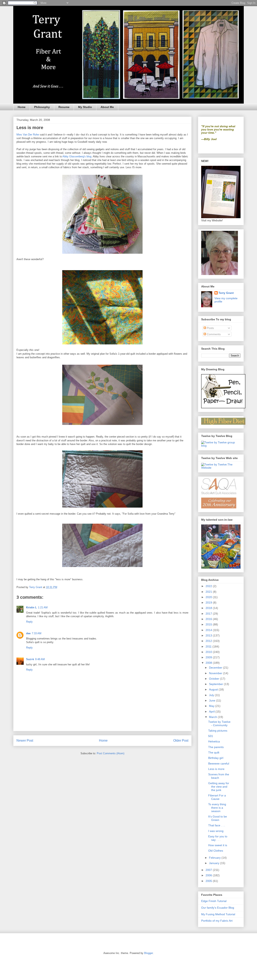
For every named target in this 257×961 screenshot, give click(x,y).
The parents (216, 747)
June (212, 700)
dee (28, 633)
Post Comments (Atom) (110, 753)
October (214, 678)
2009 (209, 657)
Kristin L (31, 607)
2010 (209, 652)
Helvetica (214, 741)
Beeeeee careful (218, 763)
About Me (107, 107)
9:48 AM (40, 659)
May (212, 706)
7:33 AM (36, 633)
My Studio (85, 107)
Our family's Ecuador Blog (217, 907)
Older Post (180, 740)
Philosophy (42, 107)
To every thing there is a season (217, 808)
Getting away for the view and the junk (218, 787)
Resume (63, 107)
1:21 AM (43, 607)
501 (210, 736)
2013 (209, 635)
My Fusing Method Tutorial (218, 914)
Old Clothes (215, 850)
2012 (209, 640)
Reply (29, 621)
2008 (209, 662)
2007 (209, 869)
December (216, 667)
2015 (209, 624)
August (214, 689)
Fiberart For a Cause (217, 797)
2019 (209, 602)
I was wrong (215, 831)
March (213, 717)
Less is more (216, 769)
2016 (209, 619)
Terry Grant (226, 292)
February (215, 857)
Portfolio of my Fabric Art (217, 920)
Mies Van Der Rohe (27, 134)
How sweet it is (217, 845)
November (216, 673)
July (212, 695)
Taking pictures (217, 730)
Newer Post (24, 740)
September (216, 684)
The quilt (213, 752)
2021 (209, 591)
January (214, 863)
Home (21, 107)
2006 (209, 875)
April (212, 711)
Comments (213, 334)
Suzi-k (30, 659)
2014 (209, 630)
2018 (209, 608)
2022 (209, 586)
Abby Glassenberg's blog (76, 156)
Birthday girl (215, 757)
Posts (210, 328)
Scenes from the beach (218, 776)
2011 (209, 646)
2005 (209, 881)
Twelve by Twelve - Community (219, 723)
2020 (209, 597)
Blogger (148, 953)
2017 (209, 613)
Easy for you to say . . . (217, 838)
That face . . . (216, 825)
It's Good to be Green (217, 818)
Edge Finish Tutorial (213, 901)
